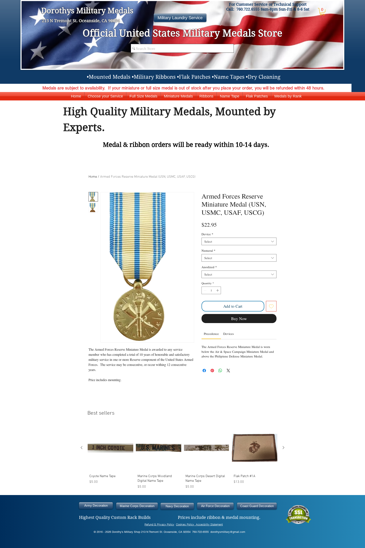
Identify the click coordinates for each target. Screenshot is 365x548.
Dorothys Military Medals (88, 10)
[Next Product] (283, 447)
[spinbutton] (211, 290)
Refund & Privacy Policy (159, 524)
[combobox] (239, 241)
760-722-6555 (200, 531)
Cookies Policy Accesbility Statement (199, 524)
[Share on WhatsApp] (220, 370)
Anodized (209, 267)
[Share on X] (228, 370)
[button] (322, 11)
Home (93, 177)
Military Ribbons (155, 77)
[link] (211, 334)
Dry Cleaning (264, 77)
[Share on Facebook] (204, 370)
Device (207, 234)
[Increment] (218, 290)
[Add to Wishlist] (271, 306)
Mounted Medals (109, 77)
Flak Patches (194, 77)
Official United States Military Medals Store (182, 33)
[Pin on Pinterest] (212, 370)
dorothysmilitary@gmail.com (227, 531)
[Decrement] (204, 290)
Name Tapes (229, 77)
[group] (182, 458)
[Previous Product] (81, 447)
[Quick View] (110, 448)
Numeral (208, 250)
